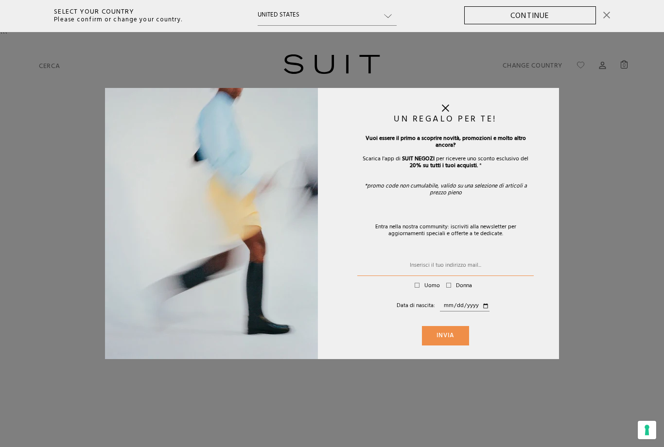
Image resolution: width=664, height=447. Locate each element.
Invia (445, 336)
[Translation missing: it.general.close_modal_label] (445, 110)
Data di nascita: (416, 306)
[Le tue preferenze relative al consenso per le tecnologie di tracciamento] (647, 430)
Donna (464, 286)
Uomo (432, 286)
